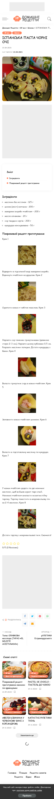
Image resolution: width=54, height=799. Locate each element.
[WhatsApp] (47, 616)
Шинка (17, 33)
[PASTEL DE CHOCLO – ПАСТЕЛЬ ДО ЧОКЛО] (40, 670)
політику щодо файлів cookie (29, 790)
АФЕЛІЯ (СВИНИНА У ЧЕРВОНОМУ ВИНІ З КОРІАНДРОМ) (13, 720)
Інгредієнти (14, 178)
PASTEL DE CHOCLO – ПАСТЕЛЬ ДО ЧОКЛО (39, 683)
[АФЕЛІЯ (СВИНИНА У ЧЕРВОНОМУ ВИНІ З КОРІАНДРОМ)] (14, 706)
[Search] (49, 18)
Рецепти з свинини (39, 676)
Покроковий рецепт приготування (24, 183)
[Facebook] (25, 616)
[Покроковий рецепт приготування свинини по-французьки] (14, 670)
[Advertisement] (27, 6)
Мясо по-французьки (13, 676)
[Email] (32, 624)
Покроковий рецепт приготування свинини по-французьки (13, 684)
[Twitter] (32, 616)
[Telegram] (25, 624)
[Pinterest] (40, 616)
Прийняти (27, 795)
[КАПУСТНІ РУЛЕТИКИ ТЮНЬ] (40, 706)
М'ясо (7, 33)
